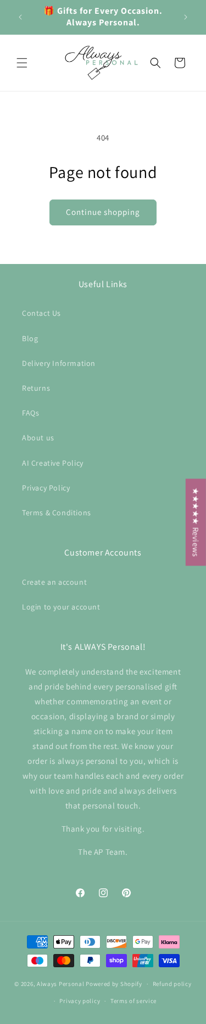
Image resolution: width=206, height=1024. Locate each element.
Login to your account (61, 607)
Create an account (54, 582)
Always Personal (61, 984)
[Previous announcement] (20, 17)
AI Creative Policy (52, 463)
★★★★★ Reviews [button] (196, 522)
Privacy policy (79, 1001)
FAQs (30, 413)
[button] (22, 63)
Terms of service (133, 1001)
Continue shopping (103, 212)
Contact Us (41, 313)
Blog (30, 338)
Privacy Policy (46, 488)
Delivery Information (59, 363)
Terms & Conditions (56, 513)
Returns (36, 388)
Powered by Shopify (114, 984)
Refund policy (172, 984)
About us (38, 438)
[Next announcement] (186, 17)
